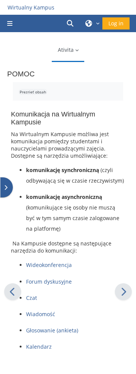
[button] (71, 23)
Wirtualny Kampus (31, 7)
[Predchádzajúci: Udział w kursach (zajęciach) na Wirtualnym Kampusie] (12, 291)
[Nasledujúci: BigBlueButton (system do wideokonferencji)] (123, 291)
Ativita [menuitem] (66, 49)
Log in (116, 23)
